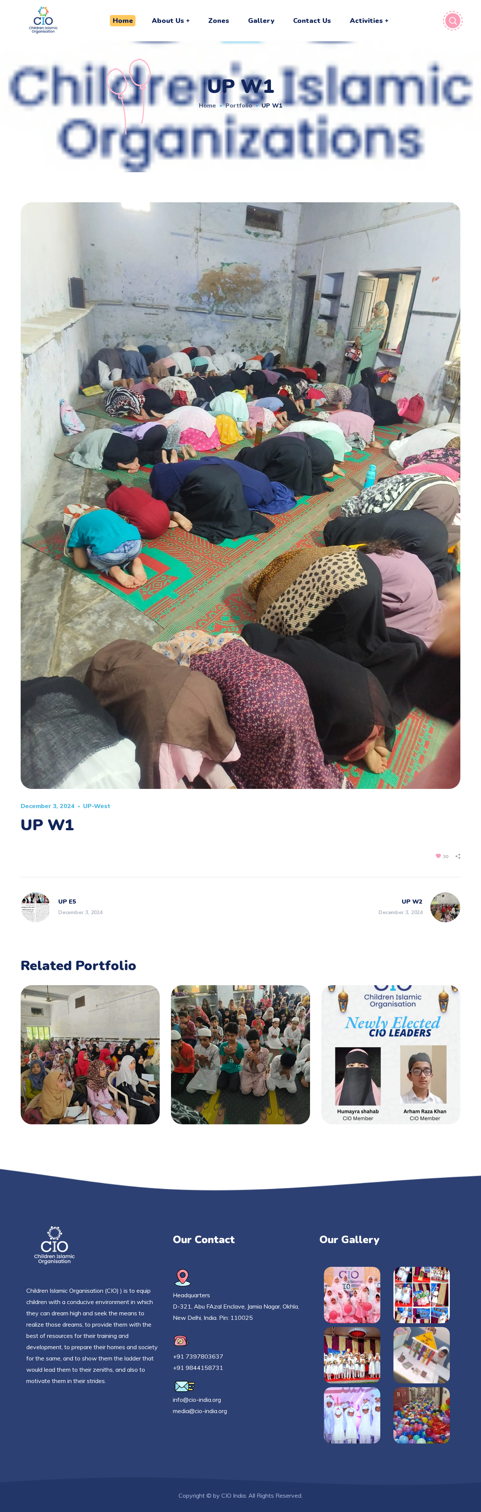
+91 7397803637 (198, 1356)
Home (207, 105)
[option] (90, 1060)
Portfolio (238, 105)
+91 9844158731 (198, 1367)
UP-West (96, 806)
